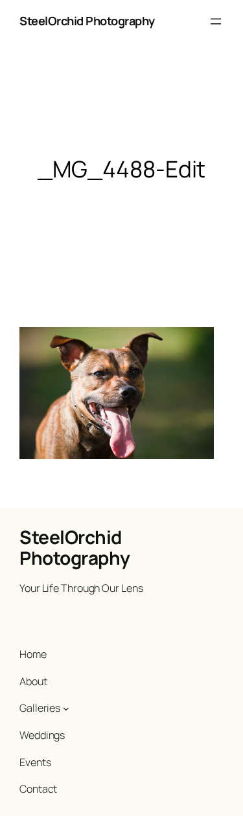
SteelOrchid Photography (87, 20)
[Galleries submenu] (66, 708)
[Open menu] (216, 21)
